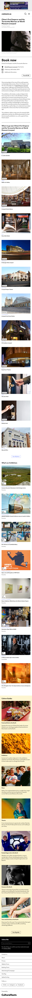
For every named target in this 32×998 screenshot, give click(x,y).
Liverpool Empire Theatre (7, 289)
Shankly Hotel (5, 423)
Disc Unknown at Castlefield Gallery (9, 544)
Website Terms (5, 964)
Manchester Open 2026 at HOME (9, 629)
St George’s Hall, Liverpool (7, 262)
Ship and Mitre (5, 450)
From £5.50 (26, 75)
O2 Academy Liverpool (7, 343)
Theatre (4, 820)
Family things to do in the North (10, 853)
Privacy (3, 961)
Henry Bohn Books (6, 235)
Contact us (4, 954)
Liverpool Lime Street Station (8, 316)
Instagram (12, 985)
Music (3, 788)
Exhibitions (4, 755)
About (3, 957)
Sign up (28, 944)
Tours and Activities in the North (10, 919)
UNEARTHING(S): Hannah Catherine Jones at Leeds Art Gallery (16, 516)
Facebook (20, 985)
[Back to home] (6, 13)
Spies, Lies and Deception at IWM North (10, 572)
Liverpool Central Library (7, 209)
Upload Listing (5, 977)
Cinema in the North (7, 887)
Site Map (4, 974)
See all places (16, 456)
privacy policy (7, 948)
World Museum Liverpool (11, 67)
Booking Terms (5, 967)
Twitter (5, 985)
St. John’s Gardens (6, 155)
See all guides (16, 932)
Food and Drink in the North (9, 723)
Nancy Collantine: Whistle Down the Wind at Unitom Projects (15, 601)
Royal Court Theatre (6, 369)
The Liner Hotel (5, 396)
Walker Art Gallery (6, 182)
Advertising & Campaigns (8, 970)
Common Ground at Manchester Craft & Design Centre (14, 488)
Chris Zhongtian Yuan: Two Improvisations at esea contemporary (16, 685)
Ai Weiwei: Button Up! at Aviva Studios (10, 657)
